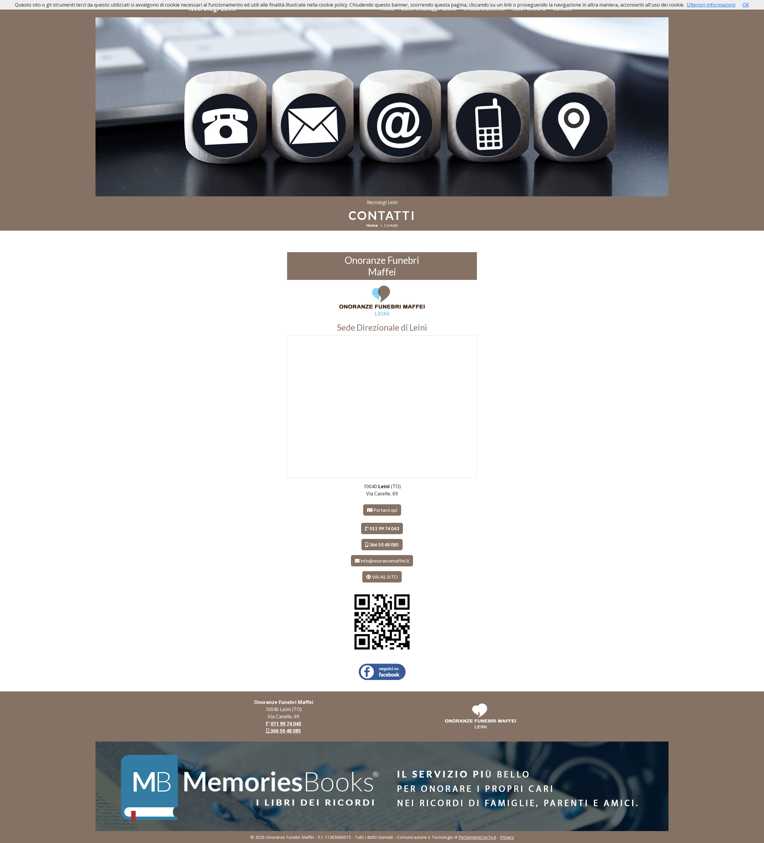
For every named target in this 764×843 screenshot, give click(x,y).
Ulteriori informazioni (711, 4)
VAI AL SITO (384, 577)
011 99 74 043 (285, 723)
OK (746, 4)
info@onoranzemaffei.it (385, 560)
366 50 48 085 (285, 731)
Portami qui (384, 510)
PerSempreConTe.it (477, 837)
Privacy (507, 837)
